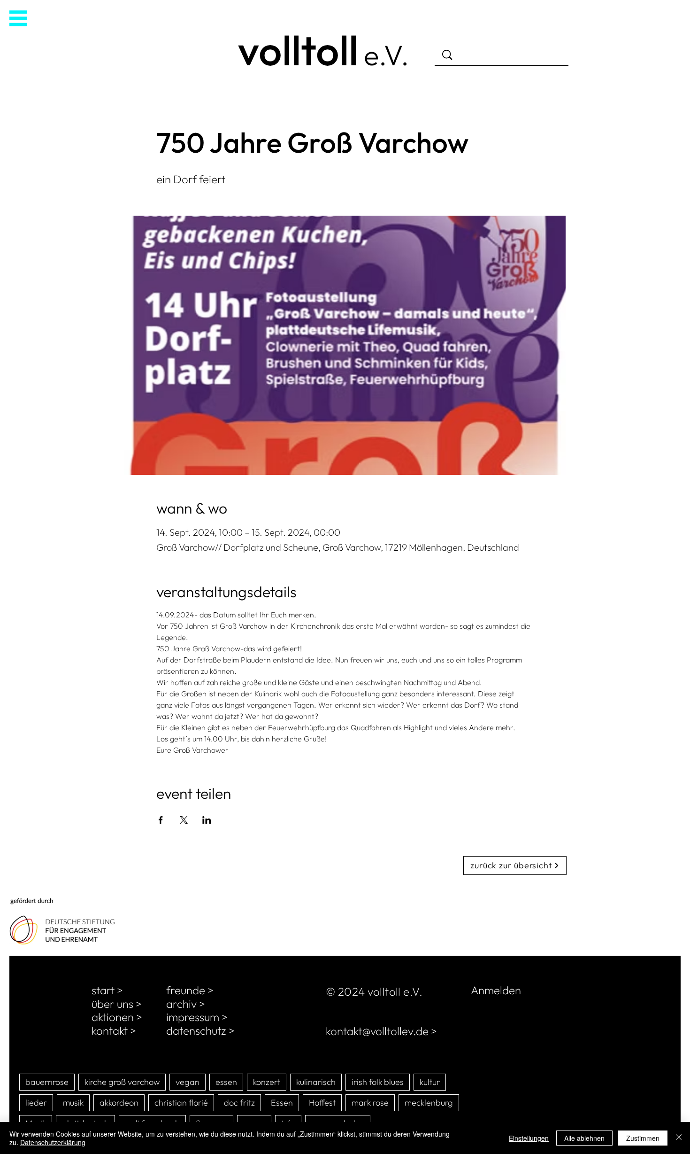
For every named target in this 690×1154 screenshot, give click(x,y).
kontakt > (114, 1030)
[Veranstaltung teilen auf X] (183, 820)
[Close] (678, 1138)
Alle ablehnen (584, 1138)
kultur (430, 1081)
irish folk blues (378, 1081)
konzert (266, 1081)
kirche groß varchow (122, 1081)
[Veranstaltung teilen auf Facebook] (160, 820)
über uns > (117, 1004)
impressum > (197, 1017)
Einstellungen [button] (529, 1138)
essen (226, 1081)
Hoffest (322, 1102)
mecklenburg (429, 1102)
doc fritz (239, 1102)
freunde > (190, 990)
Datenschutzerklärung (52, 1142)
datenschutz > (200, 1030)
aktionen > (117, 1017)
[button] (18, 18)
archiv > (185, 1004)
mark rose (370, 1102)
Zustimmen (642, 1138)
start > (107, 990)
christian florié (181, 1102)
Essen (282, 1102)
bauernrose (47, 1081)
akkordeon (119, 1102)
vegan (187, 1081)
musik (73, 1102)
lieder (36, 1102)
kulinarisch (316, 1081)
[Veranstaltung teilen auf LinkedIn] (206, 820)
